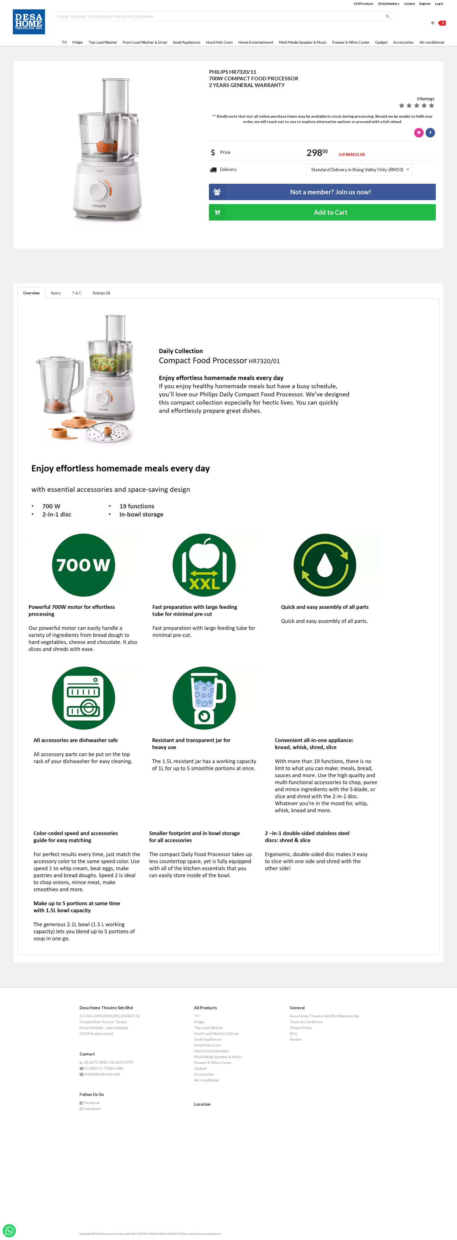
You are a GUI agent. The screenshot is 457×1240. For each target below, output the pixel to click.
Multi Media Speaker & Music (303, 42)
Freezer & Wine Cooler (350, 42)
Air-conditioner (432, 42)
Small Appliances (186, 42)
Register (425, 3)
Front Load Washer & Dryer (145, 42)
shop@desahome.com (102, 1074)
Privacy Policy (301, 1027)
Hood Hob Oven (219, 42)
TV (64, 42)
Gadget (381, 42)
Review (296, 1039)
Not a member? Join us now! (330, 192)
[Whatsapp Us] (9, 1230)
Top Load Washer (102, 42)
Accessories (403, 42)
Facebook (92, 1103)
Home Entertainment (256, 42)
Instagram (92, 1108)
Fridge (77, 42)
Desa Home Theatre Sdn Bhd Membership (324, 1016)
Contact (409, 3)
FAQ (293, 1033)
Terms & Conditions (306, 1021)
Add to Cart (331, 212)
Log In (439, 3)
